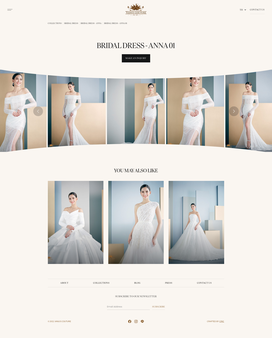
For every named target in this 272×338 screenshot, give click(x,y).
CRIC (221, 321)
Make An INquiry (135, 58)
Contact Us (257, 9)
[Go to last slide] (38, 111)
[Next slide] (234, 111)
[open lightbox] (77, 111)
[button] (244, 10)
